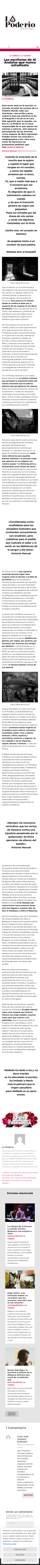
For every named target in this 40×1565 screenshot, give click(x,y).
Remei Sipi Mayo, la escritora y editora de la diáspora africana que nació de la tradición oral (19, 1375)
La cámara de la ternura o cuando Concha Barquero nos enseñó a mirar (19, 1230)
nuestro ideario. (15, 147)
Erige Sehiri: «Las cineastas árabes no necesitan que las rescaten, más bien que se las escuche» (19, 1298)
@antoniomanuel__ (28, 151)
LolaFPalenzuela (15, 1305)
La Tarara (26, 56)
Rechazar (20, 1555)
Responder (28, 1495)
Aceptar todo (20, 1549)
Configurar (20, 1560)
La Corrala (14, 56)
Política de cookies (9, 1544)
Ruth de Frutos (14, 1236)
